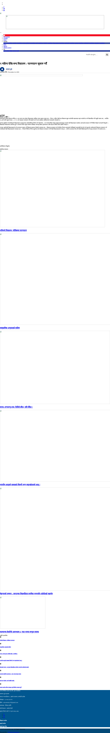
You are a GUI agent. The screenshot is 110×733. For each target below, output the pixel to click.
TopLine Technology (13, 732)
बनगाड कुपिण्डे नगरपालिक (28, 43)
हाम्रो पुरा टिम (3, 726)
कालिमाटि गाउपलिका (89, 43)
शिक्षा (11, 51)
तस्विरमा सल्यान (7, 48)
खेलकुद (5, 46)
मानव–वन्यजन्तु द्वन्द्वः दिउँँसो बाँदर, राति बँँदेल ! (16, 407)
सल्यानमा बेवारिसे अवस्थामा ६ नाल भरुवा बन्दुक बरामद (19, 632)
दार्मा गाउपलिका (39, 43)
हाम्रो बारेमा (3, 723)
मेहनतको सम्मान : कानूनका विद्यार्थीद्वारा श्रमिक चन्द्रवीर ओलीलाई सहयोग (26, 594)
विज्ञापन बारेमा (3, 720)
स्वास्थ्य (14, 51)
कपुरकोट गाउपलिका (100, 43)
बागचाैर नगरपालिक (17, 43)
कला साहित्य (6, 51)
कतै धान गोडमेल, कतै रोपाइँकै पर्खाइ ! (7, 680)
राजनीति (5, 38)
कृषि (18, 51)
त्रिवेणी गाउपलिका (48, 43)
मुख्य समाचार (6, 37)
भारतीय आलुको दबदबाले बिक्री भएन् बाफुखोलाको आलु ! (20, 485)
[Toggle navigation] (0, 32)
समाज (4, 40)
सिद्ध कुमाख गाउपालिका (58, 43)
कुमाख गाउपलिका (79, 43)
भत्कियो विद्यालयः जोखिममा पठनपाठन (13, 230)
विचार (4, 44)
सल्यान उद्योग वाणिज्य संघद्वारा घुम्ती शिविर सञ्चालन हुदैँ (10, 687)
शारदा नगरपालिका (7, 43)
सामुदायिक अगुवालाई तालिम (10, 328)
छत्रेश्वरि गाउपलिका (70, 43)
